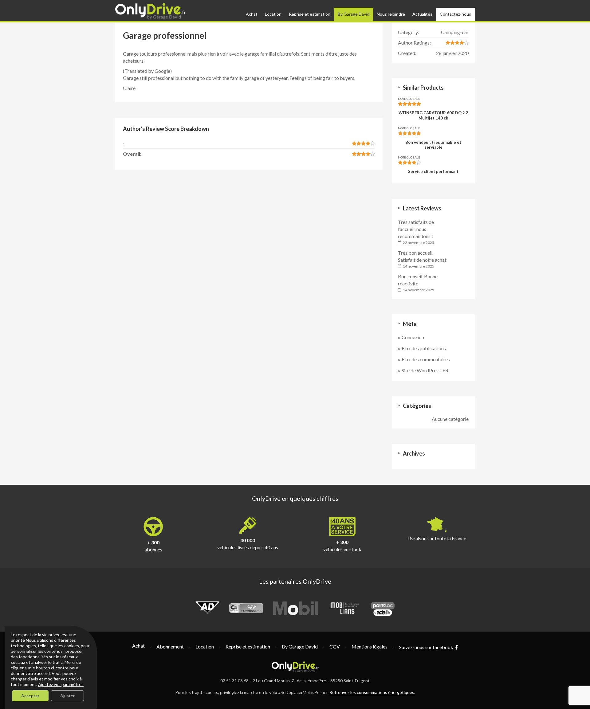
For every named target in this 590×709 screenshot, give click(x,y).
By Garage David (353, 14)
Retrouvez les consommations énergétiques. (372, 692)
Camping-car (455, 32)
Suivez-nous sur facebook (427, 647)
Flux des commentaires (426, 359)
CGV (334, 646)
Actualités (422, 14)
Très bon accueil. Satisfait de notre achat (422, 256)
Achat (252, 14)
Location (273, 14)
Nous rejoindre (391, 14)
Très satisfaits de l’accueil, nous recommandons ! (416, 229)
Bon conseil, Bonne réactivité (418, 279)
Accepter (30, 695)
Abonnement (170, 646)
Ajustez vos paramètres (61, 684)
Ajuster (67, 695)
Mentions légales (369, 646)
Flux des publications (424, 348)
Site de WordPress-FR (425, 370)
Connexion (413, 337)
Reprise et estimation (309, 14)
